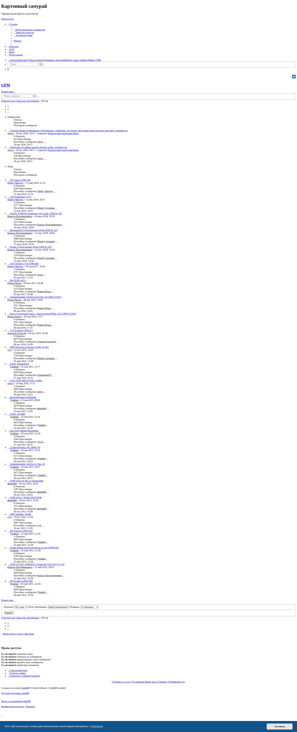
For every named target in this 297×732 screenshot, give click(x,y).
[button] (8, 111)
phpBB (25, 688)
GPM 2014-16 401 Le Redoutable (26, 481)
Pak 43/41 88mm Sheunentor (24, 430)
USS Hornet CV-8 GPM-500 (24, 263)
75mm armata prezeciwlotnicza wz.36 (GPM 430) (34, 547)
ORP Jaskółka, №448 (20, 514)
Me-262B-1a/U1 (18, 280)
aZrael (40, 442)
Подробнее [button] (96, 726)
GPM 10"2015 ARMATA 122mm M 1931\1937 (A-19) (37, 564)
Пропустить (7, 19)
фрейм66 (41, 408)
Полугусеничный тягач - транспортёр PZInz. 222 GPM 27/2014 (43, 313)
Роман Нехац (14, 283)
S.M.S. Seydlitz (17, 414)
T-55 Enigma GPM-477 (21, 330)
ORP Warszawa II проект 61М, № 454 (29, 347)
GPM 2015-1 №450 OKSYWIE (26, 497)
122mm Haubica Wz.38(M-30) (25, 447)
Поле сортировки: (38, 607)
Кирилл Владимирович (19, 216)
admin (10, 133)
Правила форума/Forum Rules (63, 133)
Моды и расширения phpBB (16, 701)
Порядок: (75, 607)
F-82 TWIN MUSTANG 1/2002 (26, 380)
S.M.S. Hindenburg (19, 364)
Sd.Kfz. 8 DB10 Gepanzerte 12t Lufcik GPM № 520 (36, 213)
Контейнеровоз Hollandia (23, 397)
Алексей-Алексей (16, 333)
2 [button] (8, 109)
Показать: (9, 607)
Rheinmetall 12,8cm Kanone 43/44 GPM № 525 (33, 230)
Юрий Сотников (46, 208)
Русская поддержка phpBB (15, 693)
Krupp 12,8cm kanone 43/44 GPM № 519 (30, 247)
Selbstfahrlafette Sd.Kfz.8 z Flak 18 (27, 464)
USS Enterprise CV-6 (20, 197)
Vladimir (14, 366)
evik (9, 350)
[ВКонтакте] (294, 76)
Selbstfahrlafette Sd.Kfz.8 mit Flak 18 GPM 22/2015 (35, 297)
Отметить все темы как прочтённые (20, 101)
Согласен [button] (280, 726)
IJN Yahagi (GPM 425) (21, 531)
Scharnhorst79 (44, 375)
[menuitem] (29, 29)
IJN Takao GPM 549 (20, 180)
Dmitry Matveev (15, 183)
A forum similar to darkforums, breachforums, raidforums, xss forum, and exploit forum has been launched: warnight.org (68, 130)
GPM (5, 85)
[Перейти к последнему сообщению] (45, 141)
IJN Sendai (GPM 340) (21, 581)
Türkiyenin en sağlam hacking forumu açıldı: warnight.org (38, 147)
